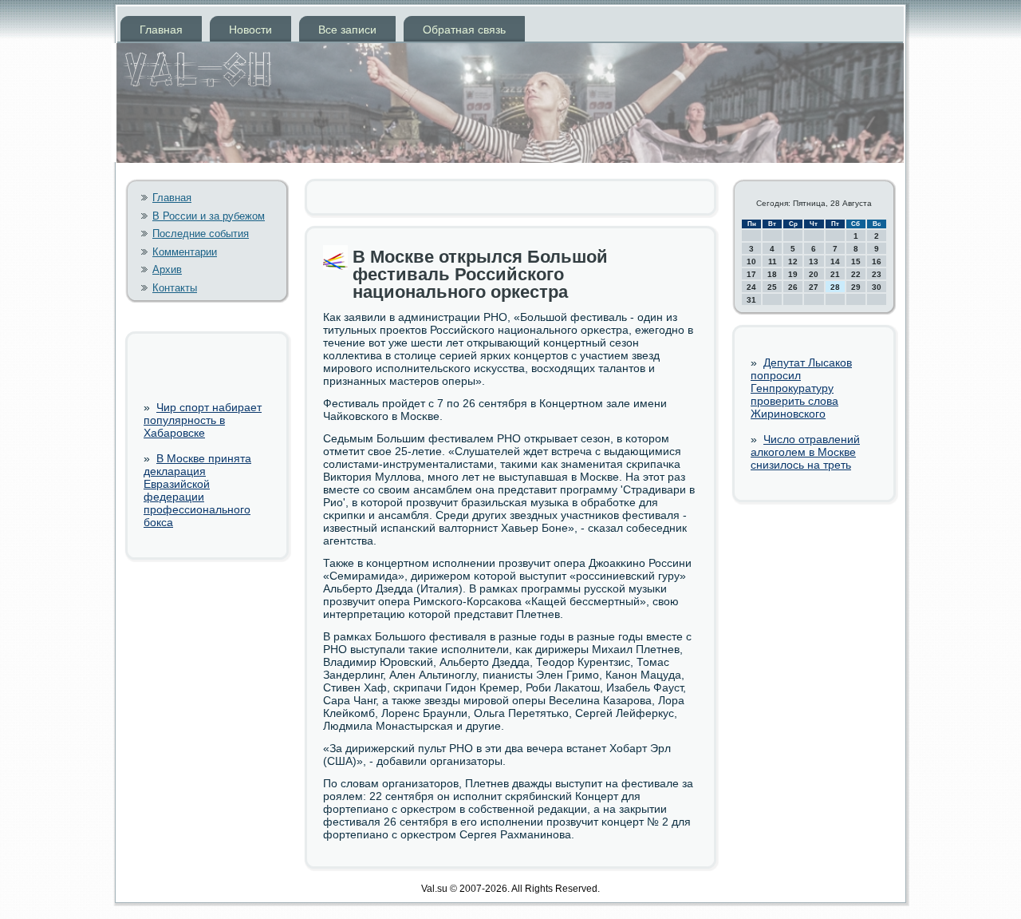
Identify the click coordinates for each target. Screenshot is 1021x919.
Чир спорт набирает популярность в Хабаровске (203, 420)
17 (751, 274)
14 (835, 261)
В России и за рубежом (208, 216)
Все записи (347, 29)
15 (856, 261)
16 (876, 261)
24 (751, 287)
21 (835, 274)
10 (751, 261)
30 (876, 287)
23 (876, 274)
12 (793, 261)
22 (856, 274)
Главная (161, 29)
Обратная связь (464, 29)
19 (793, 274)
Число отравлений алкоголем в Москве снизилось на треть (805, 452)
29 (856, 287)
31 (751, 299)
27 (813, 287)
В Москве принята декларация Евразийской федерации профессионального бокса (197, 490)
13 (813, 261)
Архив (167, 269)
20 (813, 274)
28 (835, 287)
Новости (250, 29)
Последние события (200, 234)
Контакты (174, 288)
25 (772, 287)
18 (772, 274)
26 (793, 287)
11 (772, 261)
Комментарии (184, 252)
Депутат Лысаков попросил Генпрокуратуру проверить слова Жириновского (801, 388)
